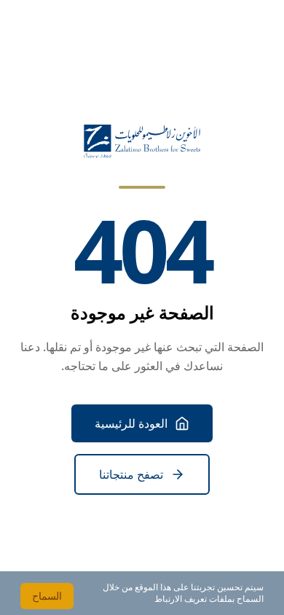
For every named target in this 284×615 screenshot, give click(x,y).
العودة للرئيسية (131, 423)
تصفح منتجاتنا (131, 474)
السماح (47, 596)
